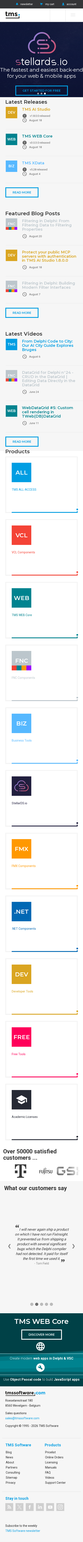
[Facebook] (30, 1507)
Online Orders (54, 1457)
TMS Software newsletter (22, 1530)
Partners (11, 1467)
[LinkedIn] (40, 1507)
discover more (42, 1334)
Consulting (13, 1472)
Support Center (55, 1482)
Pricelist (50, 1452)
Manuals (51, 1467)
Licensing (51, 1462)
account (71, 4)
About (10, 1462)
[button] (38, 93)
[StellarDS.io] (21, 787)
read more (22, 192)
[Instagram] (60, 1507)
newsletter (26, 4)
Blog (9, 1452)
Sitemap (11, 1477)
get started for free (42, 91)
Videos (49, 1477)
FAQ (48, 1472)
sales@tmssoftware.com (22, 1418)
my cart (49, 4)
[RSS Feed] (9, 1507)
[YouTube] (50, 1507)
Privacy (11, 1482)
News (9, 1457)
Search (57, 15)
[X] (19, 1507)
